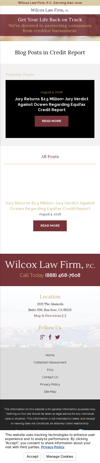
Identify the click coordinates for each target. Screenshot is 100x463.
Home (50, 355)
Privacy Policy (50, 384)
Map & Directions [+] (50, 316)
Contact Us (50, 377)
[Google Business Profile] (42, 337)
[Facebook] (50, 337)
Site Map (50, 391)
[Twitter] (57, 337)
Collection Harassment (50, 362)
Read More (50, 225)
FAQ (50, 370)
